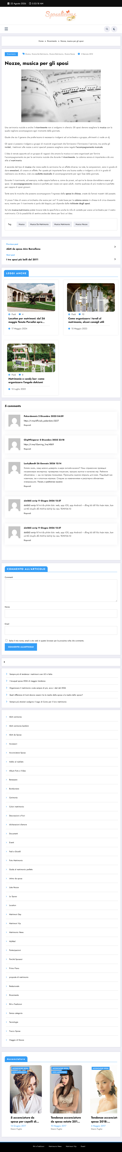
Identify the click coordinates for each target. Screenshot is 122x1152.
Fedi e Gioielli (15, 851)
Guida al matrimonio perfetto (21, 869)
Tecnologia (13, 1022)
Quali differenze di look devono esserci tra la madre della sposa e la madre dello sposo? (46, 695)
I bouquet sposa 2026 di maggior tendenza (27, 681)
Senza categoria (15, 1013)
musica (27, 54)
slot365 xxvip (30, 505)
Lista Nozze (14, 887)
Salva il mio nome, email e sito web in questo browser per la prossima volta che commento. (46, 640)
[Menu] (6, 29)
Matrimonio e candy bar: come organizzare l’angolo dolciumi (26, 380)
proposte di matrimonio (18, 977)
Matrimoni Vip (15, 923)
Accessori (13, 743)
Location (12, 905)
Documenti (13, 833)
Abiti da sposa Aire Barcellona (23, 249)
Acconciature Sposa (17, 752)
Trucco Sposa (14, 1031)
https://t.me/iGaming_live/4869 (39, 444)
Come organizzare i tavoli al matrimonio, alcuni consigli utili (86, 320)
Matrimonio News (16, 932)
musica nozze (70, 54)
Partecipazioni (15, 950)
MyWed (12, 941)
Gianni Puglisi (18, 1129)
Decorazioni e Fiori (17, 815)
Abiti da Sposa (15, 734)
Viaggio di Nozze (16, 1040)
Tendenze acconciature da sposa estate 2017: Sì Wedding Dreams (28, 1120)
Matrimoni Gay (15, 914)
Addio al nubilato (16, 761)
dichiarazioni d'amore (18, 824)
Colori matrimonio (16, 806)
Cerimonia (13, 797)
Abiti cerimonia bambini (19, 725)
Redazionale (14, 986)
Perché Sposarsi (15, 959)
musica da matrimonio (40, 54)
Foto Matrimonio (16, 860)
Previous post (12, 244)
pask (14, 314)
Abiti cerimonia (15, 716)
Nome (7, 607)
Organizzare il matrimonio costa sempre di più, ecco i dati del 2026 (38, 688)
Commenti (9, 577)
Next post (10, 255)
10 (83, 314)
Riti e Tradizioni (15, 1004)
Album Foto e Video (17, 770)
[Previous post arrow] (115, 247)
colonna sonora (81, 200)
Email (7, 623)
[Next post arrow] (115, 259)
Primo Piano (14, 968)
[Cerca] (107, 29)
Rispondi (27, 425)
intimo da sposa (15, 878)
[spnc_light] (114, 29)
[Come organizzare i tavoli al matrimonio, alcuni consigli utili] (91, 297)
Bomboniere (14, 788)
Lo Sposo (13, 896)
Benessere (13, 779)
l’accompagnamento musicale (89, 147)
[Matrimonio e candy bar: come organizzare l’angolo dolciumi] (31, 357)
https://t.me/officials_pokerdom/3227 (41, 420)
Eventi (11, 842)
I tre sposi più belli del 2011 (22, 259)
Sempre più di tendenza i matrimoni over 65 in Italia (31, 674)
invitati (8, 147)
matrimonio (16, 160)
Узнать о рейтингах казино (49, 481)
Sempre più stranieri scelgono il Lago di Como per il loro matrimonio (38, 701)
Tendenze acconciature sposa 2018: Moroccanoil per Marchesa (68, 1120)
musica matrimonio (56, 54)
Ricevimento (11, 54)
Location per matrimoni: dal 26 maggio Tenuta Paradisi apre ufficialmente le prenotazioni (26, 320)
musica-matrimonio (20, 209)
